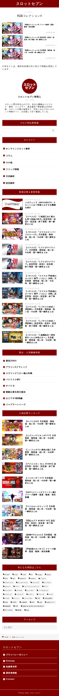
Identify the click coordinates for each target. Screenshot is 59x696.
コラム (9, 155)
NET (13, 578)
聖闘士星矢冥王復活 (16, 392)
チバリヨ (10, 386)
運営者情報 (11, 673)
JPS (6, 578)
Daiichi (49, 574)
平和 (16, 606)
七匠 (38, 598)
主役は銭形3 (48, 598)
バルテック (8, 594)
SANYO (33, 578)
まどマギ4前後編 (14, 398)
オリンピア (35, 582)
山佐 (40, 602)
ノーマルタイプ (43, 590)
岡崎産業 (7, 606)
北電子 (14, 602)
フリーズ (41, 594)
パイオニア (20, 594)
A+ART (7, 574)
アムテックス (9, 582)
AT (32, 574)
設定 (27, 610)
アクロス (43, 578)
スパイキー (8, 590)
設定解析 (10, 183)
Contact (10, 679)
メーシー (16, 598)
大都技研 (24, 602)
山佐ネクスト (51, 602)
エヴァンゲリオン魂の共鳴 (19, 373)
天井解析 (10, 176)
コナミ (17, 586)
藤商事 (19, 610)
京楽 (6, 602)
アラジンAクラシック (16, 367)
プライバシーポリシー (17, 655)
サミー (46, 586)
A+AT (16, 574)
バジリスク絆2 (13, 379)
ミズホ (7, 598)
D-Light (39, 574)
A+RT (24, 574)
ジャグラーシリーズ (16, 404)
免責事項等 (11, 666)
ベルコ (51, 594)
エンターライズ (23, 582)
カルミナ (7, 586)
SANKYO (23, 578)
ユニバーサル (28, 598)
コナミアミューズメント (31, 586)
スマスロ (19, 590)
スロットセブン (29, 3)
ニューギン (30, 590)
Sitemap (10, 661)
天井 (33, 602)
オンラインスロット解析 (18, 148)
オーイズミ (47, 582)
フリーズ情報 (12, 169)
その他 (9, 162)
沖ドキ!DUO (8, 610)
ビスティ (31, 594)
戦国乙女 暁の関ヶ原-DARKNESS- (33, 606)
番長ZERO (11, 361)
